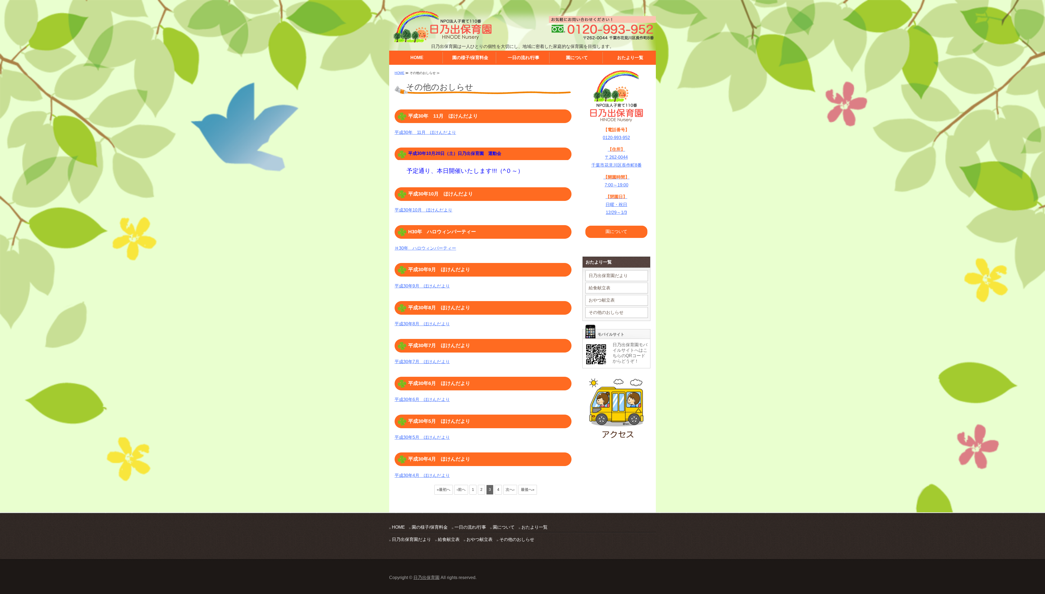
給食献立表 (599, 288)
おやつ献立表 (602, 300)
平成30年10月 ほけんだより (440, 194)
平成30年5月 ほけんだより (439, 421)
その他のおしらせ (606, 312)
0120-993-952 (616, 137)
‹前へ (461, 489)
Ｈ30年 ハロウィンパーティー (425, 248)
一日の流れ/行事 (523, 57)
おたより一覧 (630, 57)
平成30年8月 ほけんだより (439, 307)
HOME (416, 57)
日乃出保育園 (426, 577)
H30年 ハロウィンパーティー (442, 231)
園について (577, 57)
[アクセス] (616, 436)
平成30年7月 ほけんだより (439, 345)
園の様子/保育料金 (470, 57)
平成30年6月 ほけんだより (439, 383)
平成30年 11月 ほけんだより (443, 116)
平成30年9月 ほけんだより (439, 269)
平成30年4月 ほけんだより (439, 459)
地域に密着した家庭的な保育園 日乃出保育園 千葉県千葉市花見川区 (442, 27)
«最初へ (443, 489)
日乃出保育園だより (608, 275)
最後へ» (527, 489)
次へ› (510, 489)
